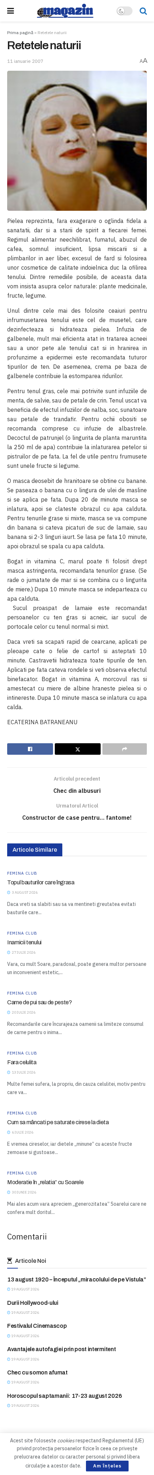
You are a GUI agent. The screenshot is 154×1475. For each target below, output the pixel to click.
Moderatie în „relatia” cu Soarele (45, 1182)
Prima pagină (20, 32)
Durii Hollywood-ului (32, 1303)
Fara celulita (22, 1062)
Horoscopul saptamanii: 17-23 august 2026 (64, 1396)
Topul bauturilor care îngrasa (40, 882)
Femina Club (22, 873)
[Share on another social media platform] (124, 749)
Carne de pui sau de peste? (39, 1002)
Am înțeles (107, 1466)
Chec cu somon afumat (37, 1372)
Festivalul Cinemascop (37, 1326)
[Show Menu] (10, 11)
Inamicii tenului (24, 942)
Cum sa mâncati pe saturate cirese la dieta (58, 1122)
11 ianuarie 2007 (25, 61)
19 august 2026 (24, 1289)
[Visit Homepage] (65, 11)
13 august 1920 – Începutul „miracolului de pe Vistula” (76, 1279)
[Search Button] (143, 11)
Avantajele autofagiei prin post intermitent (61, 1349)
